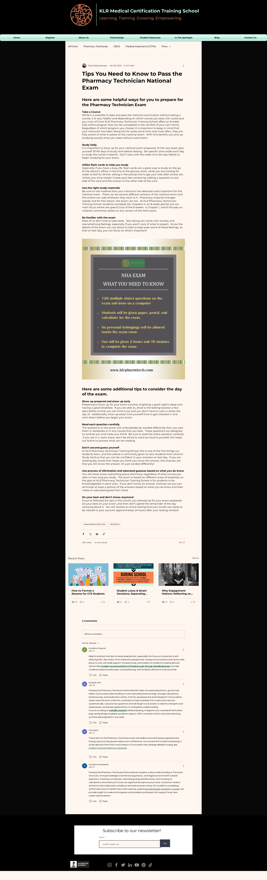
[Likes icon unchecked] (90, 675)
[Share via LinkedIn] (97, 534)
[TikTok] (150, 865)
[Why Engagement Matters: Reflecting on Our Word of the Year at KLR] (179, 574)
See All (195, 558)
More (164, 46)
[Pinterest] (143, 865)
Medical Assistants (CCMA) (141, 46)
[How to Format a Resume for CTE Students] (88, 574)
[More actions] (183, 65)
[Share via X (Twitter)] (90, 534)
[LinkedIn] (130, 865)
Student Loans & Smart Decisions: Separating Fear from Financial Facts (133, 592)
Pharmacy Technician (95, 46)
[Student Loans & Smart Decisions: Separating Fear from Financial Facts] (133, 574)
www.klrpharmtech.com (95, 524)
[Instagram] (109, 865)
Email (101, 837)
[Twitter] (123, 865)
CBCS (116, 46)
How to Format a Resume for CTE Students (88, 592)
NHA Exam (115, 524)
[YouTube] (136, 865)
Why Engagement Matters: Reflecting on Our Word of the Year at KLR (177, 592)
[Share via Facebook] (83, 534)
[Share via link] (103, 534)
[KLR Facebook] (116, 865)
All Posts (73, 46)
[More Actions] (183, 649)
